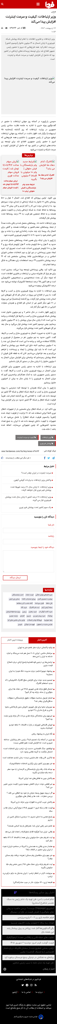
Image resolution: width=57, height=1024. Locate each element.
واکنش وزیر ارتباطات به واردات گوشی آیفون (32, 480)
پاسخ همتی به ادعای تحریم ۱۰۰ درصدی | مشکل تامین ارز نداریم (29, 818)
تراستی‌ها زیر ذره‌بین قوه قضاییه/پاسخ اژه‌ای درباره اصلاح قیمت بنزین (29, 664)
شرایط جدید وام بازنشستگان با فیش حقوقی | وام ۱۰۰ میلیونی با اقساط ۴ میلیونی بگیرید (28, 188)
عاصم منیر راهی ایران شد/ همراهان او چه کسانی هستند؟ (29, 826)
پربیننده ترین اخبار (15, 640)
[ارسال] (7, 28)
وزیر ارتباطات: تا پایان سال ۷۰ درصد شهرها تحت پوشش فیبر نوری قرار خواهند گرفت (30, 489)
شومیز (20, 624)
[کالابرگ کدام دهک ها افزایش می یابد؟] (46, 166)
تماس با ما (26, 992)
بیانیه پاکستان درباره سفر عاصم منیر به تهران (35, 647)
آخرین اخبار (42, 640)
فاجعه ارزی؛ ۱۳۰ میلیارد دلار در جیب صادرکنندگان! (32, 882)
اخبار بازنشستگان (17, 594)
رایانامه (51, 536)
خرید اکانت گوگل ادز (45, 611)
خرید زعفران (33, 611)
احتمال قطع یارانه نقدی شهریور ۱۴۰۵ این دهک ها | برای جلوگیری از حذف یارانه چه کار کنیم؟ (30, 691)
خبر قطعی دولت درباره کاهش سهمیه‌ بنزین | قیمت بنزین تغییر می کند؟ (28, 786)
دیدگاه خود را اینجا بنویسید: (42, 547)
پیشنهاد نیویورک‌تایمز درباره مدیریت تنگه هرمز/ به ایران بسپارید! (30, 673)
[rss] (35, 985)
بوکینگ (50, 616)
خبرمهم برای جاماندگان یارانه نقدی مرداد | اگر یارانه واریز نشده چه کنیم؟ (28, 717)
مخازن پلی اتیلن (14, 599)
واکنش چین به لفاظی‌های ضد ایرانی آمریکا (35, 778)
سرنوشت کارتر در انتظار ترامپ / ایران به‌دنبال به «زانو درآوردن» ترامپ (27, 875)
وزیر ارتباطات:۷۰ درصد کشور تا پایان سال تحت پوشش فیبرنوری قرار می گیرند (28, 499)
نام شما (51, 525)
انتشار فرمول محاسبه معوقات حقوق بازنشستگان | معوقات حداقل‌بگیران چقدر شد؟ (29, 699)
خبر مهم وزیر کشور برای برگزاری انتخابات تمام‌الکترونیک (30, 763)
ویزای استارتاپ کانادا (28, 599)
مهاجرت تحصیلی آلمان (45, 599)
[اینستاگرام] (30, 985)
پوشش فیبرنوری (46, 443)
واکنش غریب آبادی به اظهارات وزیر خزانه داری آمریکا (31, 802)
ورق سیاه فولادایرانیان (13, 611)
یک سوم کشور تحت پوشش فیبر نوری (35, 507)
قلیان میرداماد (39, 603)
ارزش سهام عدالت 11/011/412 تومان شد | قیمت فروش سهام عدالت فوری (11, 185)
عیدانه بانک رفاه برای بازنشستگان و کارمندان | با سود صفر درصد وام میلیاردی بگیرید (29, 771)
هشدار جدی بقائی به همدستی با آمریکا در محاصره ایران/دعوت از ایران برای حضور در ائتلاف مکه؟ (27, 848)
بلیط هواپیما (48, 620)
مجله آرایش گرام (47, 607)
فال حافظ (49, 603)
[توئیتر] (22, 985)
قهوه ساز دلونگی (29, 624)
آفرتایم (22, 616)
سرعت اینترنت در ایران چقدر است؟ (36, 473)
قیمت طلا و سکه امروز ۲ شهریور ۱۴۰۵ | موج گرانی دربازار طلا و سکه (28, 809)
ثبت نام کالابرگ (34, 607)
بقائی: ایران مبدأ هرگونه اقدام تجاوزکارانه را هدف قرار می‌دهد (28, 831)
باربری (29, 616)
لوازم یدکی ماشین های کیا (16, 620)
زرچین (24, 611)
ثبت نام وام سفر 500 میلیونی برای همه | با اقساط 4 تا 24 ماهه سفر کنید (27, 839)
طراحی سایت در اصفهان (44, 624)
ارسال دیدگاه (15, 578)
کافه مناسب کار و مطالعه (25, 603)
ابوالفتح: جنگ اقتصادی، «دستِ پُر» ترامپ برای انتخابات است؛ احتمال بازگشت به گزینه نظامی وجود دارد (27, 750)
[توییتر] (49, 458)
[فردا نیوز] (50, 5)
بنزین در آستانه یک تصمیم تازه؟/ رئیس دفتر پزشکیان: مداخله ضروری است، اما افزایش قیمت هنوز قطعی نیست (28, 741)
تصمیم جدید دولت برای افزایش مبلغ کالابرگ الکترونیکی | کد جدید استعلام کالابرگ (28, 682)
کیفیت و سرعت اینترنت (25, 437)
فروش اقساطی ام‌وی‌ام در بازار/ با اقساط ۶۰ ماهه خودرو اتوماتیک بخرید (30, 726)
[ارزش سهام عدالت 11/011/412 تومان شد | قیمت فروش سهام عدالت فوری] (10, 169)
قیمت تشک (29, 594)
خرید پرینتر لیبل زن (39, 616)
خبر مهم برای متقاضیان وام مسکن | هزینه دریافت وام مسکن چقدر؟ (28, 857)
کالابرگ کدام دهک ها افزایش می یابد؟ (46, 177)
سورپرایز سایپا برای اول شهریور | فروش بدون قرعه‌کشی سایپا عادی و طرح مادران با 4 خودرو (28, 708)
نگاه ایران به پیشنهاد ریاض (42, 734)
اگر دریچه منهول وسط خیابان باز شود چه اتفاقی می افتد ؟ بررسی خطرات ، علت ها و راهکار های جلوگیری (29, 795)
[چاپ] (3, 28)
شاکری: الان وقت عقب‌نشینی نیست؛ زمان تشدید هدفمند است (27, 757)
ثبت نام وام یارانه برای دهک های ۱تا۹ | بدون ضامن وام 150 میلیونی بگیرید (29, 866)
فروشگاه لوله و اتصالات (34, 620)
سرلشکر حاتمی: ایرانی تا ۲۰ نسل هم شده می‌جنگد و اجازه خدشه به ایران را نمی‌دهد (29, 655)
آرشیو (14, 992)
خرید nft (24, 607)
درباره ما (39, 992)
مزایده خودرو (14, 616)
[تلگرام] (53, 458)
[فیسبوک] (45, 458)
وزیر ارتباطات (47, 437)
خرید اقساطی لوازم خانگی (44, 594)
